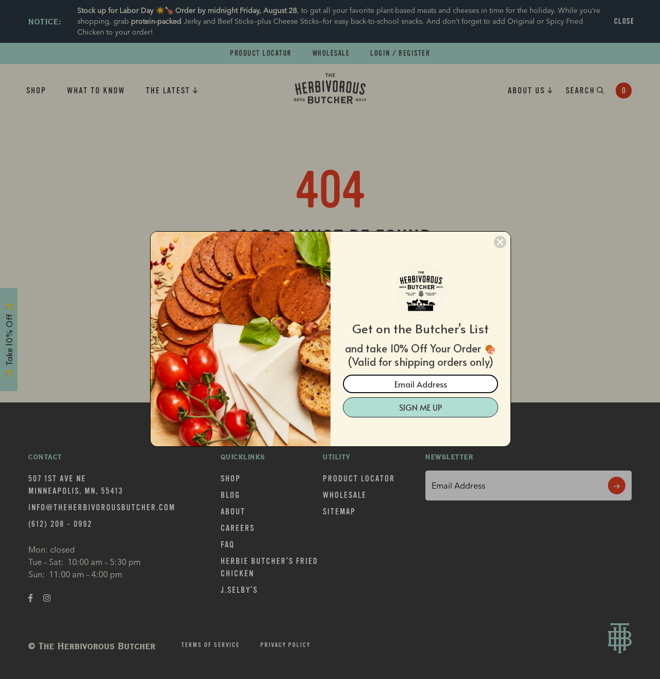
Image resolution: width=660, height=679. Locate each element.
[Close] (500, 242)
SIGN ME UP (420, 407)
